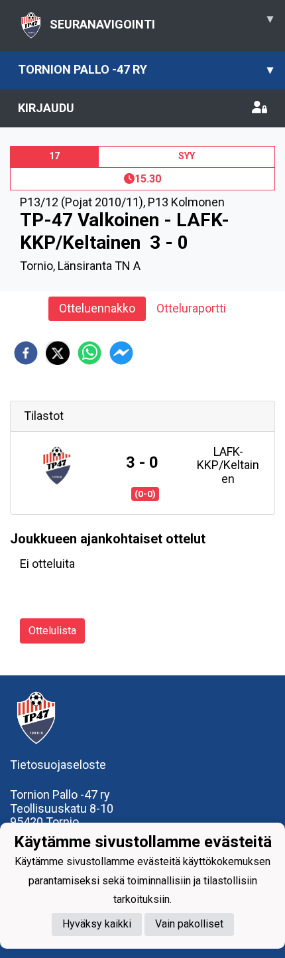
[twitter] (58, 353)
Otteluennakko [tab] (97, 308)
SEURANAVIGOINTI (161, 21)
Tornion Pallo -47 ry (145, 69)
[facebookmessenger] (121, 353)
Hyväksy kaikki (96, 924)
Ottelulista (52, 630)
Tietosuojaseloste (58, 765)
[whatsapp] (89, 353)
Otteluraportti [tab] (191, 308)
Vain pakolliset (189, 924)
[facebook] (26, 353)
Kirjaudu (46, 108)
